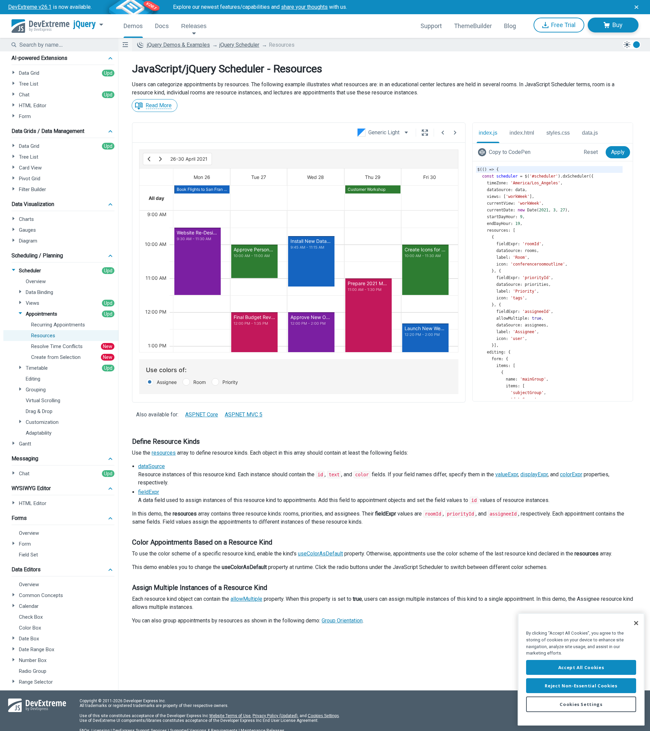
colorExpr (571, 474)
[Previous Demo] (443, 133)
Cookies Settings (323, 715)
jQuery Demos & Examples (178, 45)
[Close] (636, 623)
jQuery (84, 24)
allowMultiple (246, 599)
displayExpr (534, 474)
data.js (590, 133)
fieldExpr (148, 492)
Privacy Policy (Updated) (275, 715)
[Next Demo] (455, 133)
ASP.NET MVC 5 (243, 414)
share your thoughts (304, 7)
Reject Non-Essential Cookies (581, 686)
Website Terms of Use (230, 715)
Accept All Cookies (581, 667)
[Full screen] (425, 133)
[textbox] (64, 44)
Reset (591, 152)
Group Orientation (342, 620)
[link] (505, 152)
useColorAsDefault (320, 553)
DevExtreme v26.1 (29, 7)
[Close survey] (636, 7)
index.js (488, 133)
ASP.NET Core (201, 414)
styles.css (558, 133)
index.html (522, 133)
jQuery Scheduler (239, 45)
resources (164, 453)
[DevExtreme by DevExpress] (40, 26)
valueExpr (506, 474)
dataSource (151, 466)
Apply (618, 152)
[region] (581, 669)
